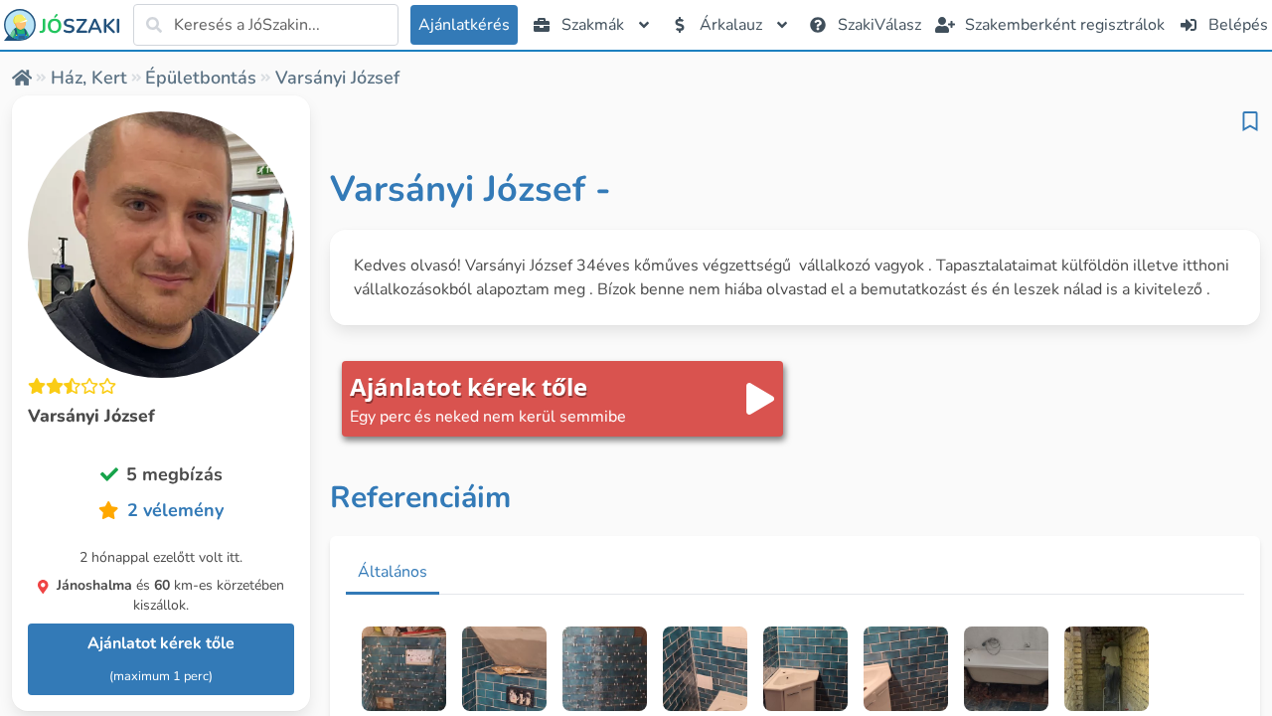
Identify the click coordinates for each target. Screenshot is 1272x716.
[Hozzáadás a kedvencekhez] (1250, 121)
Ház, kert (89, 78)
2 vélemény (175, 510)
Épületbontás (200, 78)
